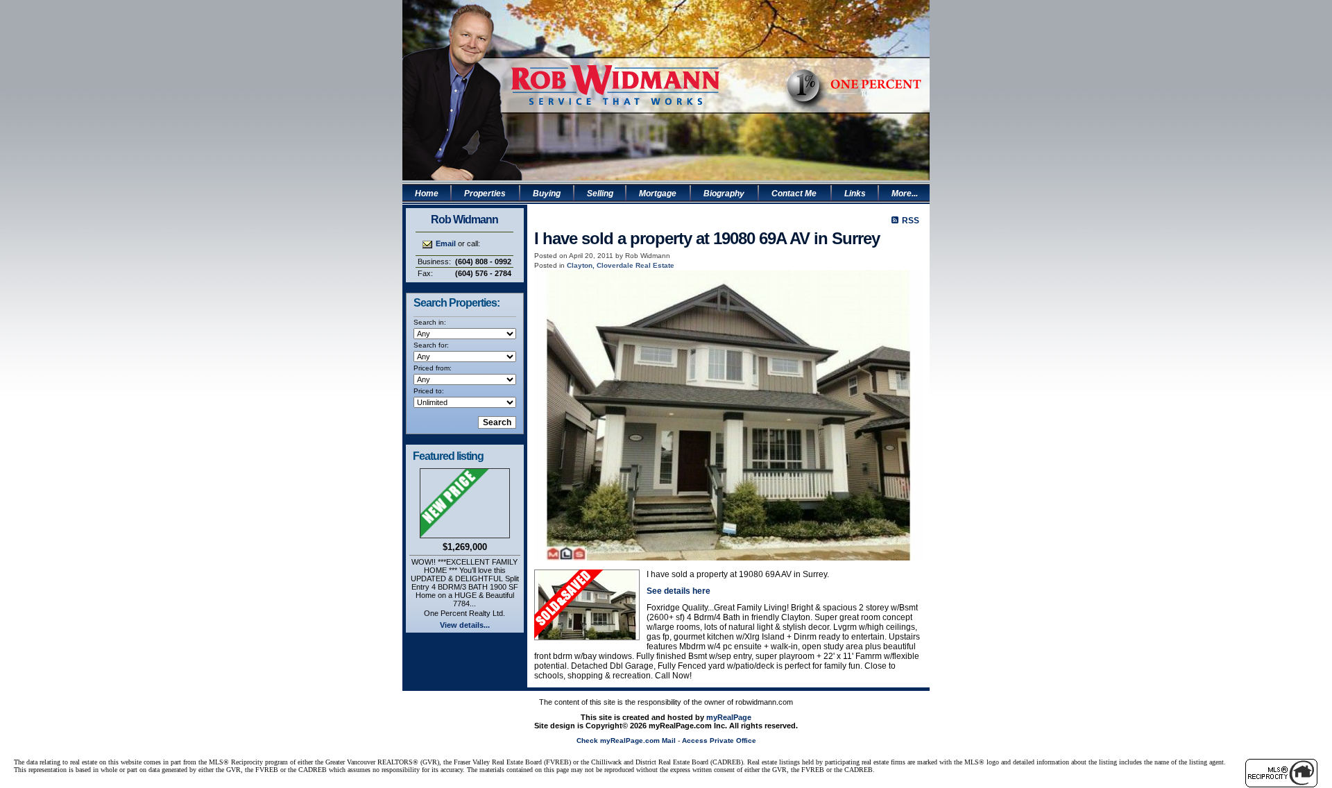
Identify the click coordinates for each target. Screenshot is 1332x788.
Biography (723, 193)
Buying (547, 193)
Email (446, 243)
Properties (485, 193)
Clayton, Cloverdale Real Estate (620, 265)
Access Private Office (719, 740)
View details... (465, 625)
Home (426, 193)
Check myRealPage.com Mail (626, 740)
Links (855, 193)
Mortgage (657, 193)
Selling (600, 193)
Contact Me (794, 193)
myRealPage (728, 717)
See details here (678, 591)
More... (904, 193)
